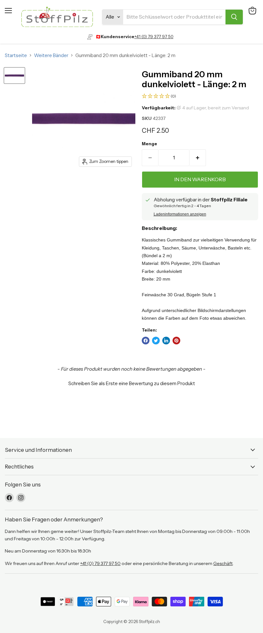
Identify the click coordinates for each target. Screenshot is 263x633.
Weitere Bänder (51, 55)
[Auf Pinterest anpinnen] (176, 340)
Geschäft (223, 563)
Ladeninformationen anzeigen (180, 214)
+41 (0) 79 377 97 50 (154, 36)
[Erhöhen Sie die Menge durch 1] (198, 157)
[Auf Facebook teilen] (145, 340)
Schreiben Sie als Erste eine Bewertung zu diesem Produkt (131, 383)
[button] (200, 96)
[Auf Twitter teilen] (156, 340)
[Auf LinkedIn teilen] (166, 340)
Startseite (16, 55)
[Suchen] (234, 17)
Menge (149, 143)
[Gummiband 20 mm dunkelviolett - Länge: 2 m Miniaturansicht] (14, 75)
